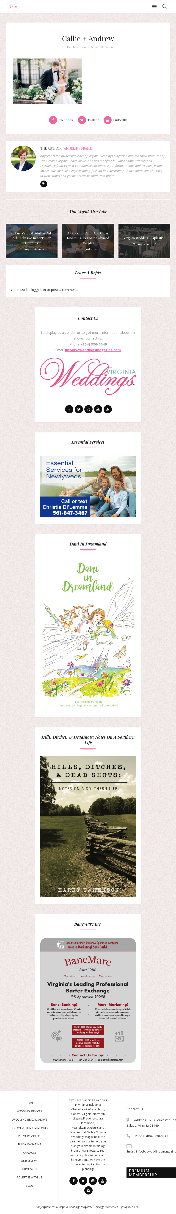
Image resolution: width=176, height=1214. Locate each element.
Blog (29, 1186)
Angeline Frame (78, 148)
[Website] (43, 184)
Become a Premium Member (29, 1128)
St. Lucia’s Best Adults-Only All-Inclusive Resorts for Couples (32, 238)
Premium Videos (29, 1136)
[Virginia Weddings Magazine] (12, 6)
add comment (104, 47)
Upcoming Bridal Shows (29, 1120)
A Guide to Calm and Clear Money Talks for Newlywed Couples (88, 238)
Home (29, 1103)
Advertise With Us (29, 1177)
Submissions (29, 1169)
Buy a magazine (29, 1144)
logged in (38, 289)
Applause (29, 1153)
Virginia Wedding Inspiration (144, 238)
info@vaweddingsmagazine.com (93, 350)
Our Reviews (29, 1161)
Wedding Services (29, 1111)
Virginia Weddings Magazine (75, 1207)
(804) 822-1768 (130, 1207)
